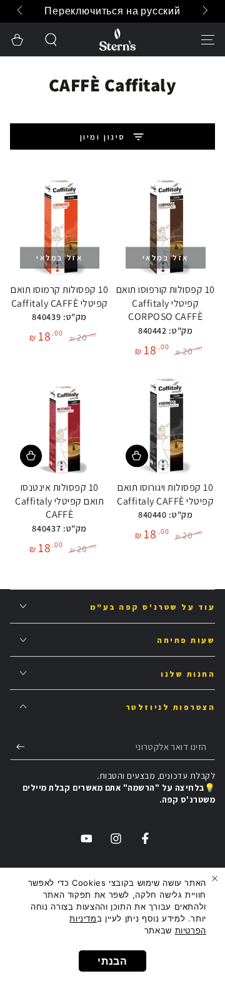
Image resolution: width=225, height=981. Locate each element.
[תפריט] (208, 39)
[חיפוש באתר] (51, 39)
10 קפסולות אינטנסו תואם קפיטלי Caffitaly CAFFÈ (59, 501)
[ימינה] (21, 11)
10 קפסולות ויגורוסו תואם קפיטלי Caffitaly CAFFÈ (165, 494)
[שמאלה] (204, 11)
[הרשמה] (17, 746)
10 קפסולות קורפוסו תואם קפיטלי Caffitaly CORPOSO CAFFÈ (165, 303)
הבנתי (112, 961)
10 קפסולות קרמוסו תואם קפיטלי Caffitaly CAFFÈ (59, 296)
